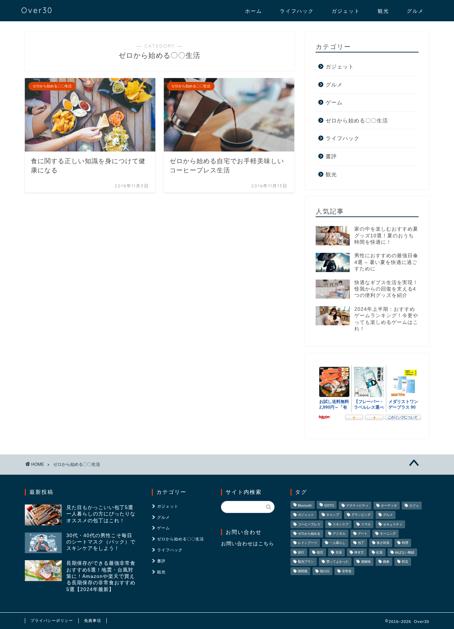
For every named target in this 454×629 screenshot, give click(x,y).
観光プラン (306, 562)
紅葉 (379, 552)
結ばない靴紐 (404, 552)
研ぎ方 (359, 552)
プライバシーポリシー (52, 620)
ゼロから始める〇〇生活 (357, 120)
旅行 (301, 552)
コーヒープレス (309, 524)
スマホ (366, 524)
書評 (331, 156)
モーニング (388, 533)
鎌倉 (386, 562)
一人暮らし (337, 543)
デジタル (339, 533)
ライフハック (297, 11)
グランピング (361, 515)
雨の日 (325, 571)
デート (362, 533)
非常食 (346, 571)
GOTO (329, 505)
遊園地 (366, 562)
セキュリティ (392, 524)
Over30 (37, 10)
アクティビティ (357, 505)
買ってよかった (337, 562)
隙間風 (303, 571)
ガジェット (346, 11)
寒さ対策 (383, 543)
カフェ (414, 505)
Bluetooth (305, 505)
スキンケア (341, 524)
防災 (405, 562)
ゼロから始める (309, 533)
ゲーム (334, 102)
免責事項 (92, 620)
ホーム (253, 11)
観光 (383, 11)
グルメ (415, 11)
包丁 (361, 543)
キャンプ (332, 515)
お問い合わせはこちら (247, 543)
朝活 (320, 552)
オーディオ (389, 505)
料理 (405, 543)
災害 (339, 552)
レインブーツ (307, 543)
